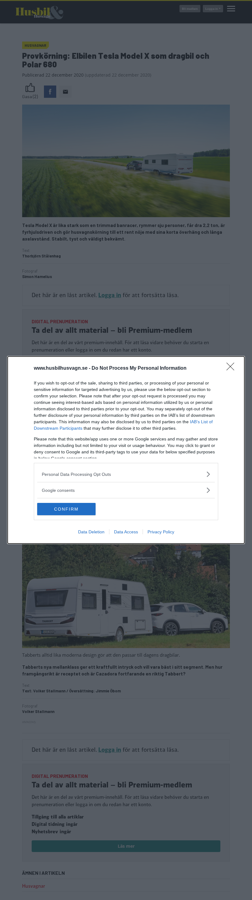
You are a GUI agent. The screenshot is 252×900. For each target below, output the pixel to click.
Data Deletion (91, 531)
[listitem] (126, 474)
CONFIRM (66, 509)
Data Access (126, 531)
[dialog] (126, 450)
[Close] (232, 368)
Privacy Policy (161, 531)
